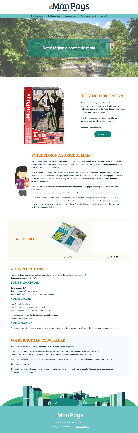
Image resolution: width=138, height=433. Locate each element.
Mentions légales (82, 426)
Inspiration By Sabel (67, 427)
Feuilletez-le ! (103, 134)
